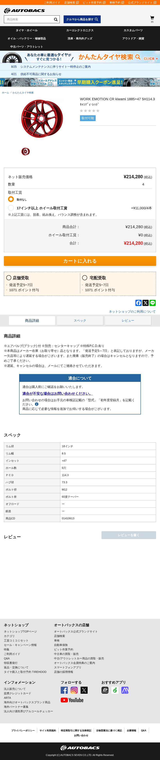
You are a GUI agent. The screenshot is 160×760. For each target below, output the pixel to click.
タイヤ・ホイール (27, 30)
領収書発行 (11, 662)
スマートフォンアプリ (67, 667)
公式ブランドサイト (140, 2)
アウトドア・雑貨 (133, 38)
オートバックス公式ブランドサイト (76, 631)
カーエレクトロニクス (80, 30)
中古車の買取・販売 (66, 653)
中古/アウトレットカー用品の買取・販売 (79, 658)
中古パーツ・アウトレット (26, 46)
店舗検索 (69, 2)
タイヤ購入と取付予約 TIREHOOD (25, 671)
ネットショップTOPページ (20, 631)
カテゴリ (9, 636)
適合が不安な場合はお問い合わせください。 (57, 394)
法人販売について (15, 688)
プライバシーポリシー (23, 730)
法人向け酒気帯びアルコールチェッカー (28, 711)
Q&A (7, 658)
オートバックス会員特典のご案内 (74, 662)
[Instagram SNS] (74, 690)
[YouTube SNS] (72, 700)
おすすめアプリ (113, 682)
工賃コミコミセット (16, 640)
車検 (57, 640)
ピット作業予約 (92, 2)
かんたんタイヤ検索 (23, 92)
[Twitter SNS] (84, 690)
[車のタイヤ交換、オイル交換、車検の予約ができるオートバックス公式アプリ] (104, 690)
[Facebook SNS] (64, 690)
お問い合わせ (81, 735)
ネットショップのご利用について (132, 311)
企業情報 (131, 730)
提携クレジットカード (17, 693)
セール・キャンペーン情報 (20, 644)
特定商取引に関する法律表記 (76, 730)
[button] (25, 151)
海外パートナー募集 (16, 706)
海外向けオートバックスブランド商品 (27, 702)
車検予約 (114, 2)
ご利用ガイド (52, 2)
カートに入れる (80, 260)
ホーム (5, 92)
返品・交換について (16, 667)
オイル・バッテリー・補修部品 (27, 38)
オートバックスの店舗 (71, 625)
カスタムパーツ (133, 30)
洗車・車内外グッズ (80, 38)
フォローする (71, 682)
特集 (6, 649)
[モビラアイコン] (124, 690)
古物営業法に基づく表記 (109, 730)
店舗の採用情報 (63, 671)
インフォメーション (20, 682)
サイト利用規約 (48, 730)
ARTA (7, 697)
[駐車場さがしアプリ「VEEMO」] (114, 690)
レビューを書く (129, 535)
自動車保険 (61, 644)
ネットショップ (16, 625)
